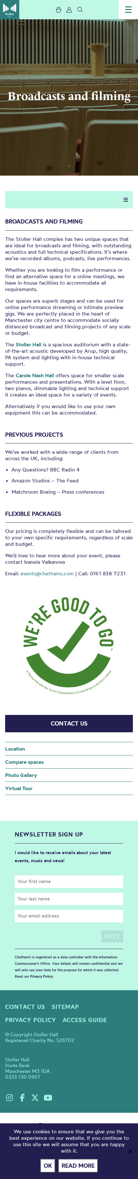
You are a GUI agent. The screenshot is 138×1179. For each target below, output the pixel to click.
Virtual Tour (18, 788)
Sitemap (65, 1006)
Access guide (85, 1020)
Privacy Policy (41, 976)
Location (15, 748)
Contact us (25, 1006)
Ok (48, 1165)
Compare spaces (24, 762)
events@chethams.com (47, 573)
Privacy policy (30, 1020)
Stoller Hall (9, 9)
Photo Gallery (21, 775)
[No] (130, 1151)
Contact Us (69, 723)
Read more (78, 1165)
